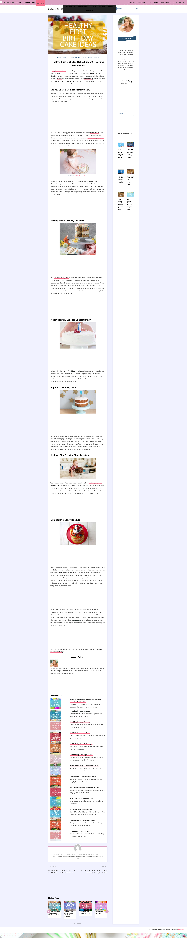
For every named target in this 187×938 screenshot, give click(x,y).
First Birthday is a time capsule (65, 81)
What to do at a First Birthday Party (82, 798)
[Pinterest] (180, 2)
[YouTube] (183, 2)
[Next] (107, 911)
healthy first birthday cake (72, 371)
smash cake (77, 620)
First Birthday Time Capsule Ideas (81, 755)
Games (162, 2)
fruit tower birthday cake (67, 572)
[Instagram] (176, 2)
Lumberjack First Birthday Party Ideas (83, 776)
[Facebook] (173, 2)
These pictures (71, 143)
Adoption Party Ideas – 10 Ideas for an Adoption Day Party (121, 179)
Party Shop (167, 2)
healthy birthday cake (61, 278)
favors (59, 79)
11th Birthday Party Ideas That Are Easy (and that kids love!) (130, 204)
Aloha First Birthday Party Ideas (81, 809)
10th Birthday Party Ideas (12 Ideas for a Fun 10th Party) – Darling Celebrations (61, 870)
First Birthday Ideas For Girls (80, 722)
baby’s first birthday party (89, 181)
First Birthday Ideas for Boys (80, 711)
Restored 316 (181, 929)
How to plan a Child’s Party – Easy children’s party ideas (101, 913)
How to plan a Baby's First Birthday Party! (84, 765)
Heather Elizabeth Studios (81, 175)
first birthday (88, 79)
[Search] (131, 114)
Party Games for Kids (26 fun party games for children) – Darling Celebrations (93, 870)
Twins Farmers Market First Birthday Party (84, 787)
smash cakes (94, 133)
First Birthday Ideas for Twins (80, 733)
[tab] (77, 923)
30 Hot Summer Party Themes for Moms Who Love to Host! (54, 913)
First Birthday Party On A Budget (81, 744)
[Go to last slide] (48, 911)
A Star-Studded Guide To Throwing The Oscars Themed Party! (121, 204)
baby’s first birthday (59, 71)
